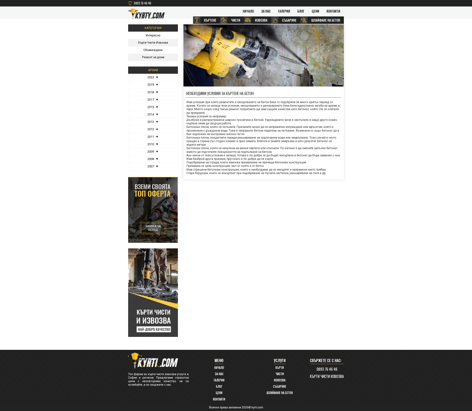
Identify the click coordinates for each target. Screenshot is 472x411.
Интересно (153, 35)
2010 (151, 144)
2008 (151, 159)
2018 (151, 92)
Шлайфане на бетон (280, 393)
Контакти (333, 11)
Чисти (280, 374)
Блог (300, 11)
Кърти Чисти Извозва (153, 42)
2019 (151, 84)
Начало (248, 11)
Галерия (284, 11)
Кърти (279, 367)
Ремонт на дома (153, 57)
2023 (151, 77)
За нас (266, 11)
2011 (151, 137)
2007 (151, 166)
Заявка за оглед (153, 228)
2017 (151, 99)
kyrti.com (257, 407)
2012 (151, 129)
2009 (151, 151)
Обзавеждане (153, 50)
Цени (315, 11)
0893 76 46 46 (142, 3)
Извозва (279, 380)
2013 (151, 122)
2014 (151, 114)
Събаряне (279, 386)
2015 (151, 107)
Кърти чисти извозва (327, 376)
